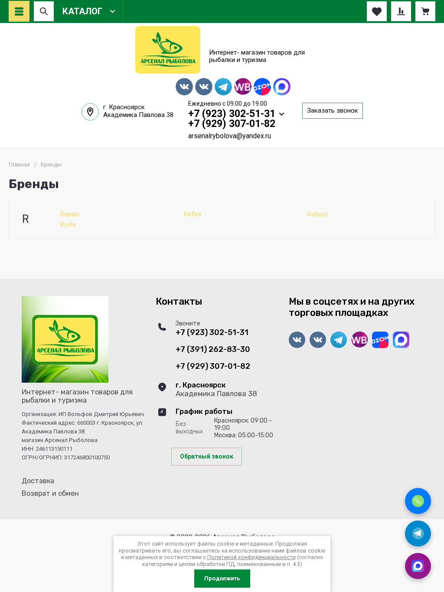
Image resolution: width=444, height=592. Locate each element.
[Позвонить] (418, 501)
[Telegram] (418, 533)
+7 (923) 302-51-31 (231, 114)
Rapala (69, 214)
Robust (317, 214)
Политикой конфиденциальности (251, 557)
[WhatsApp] (418, 566)
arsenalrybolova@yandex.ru (229, 136)
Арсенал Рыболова (259, 41)
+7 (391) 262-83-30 (213, 349)
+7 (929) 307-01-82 (231, 124)
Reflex (192, 214)
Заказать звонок (332, 110)
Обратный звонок (206, 456)
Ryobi (68, 224)
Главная (19, 164)
